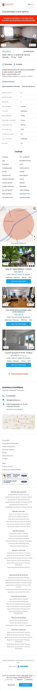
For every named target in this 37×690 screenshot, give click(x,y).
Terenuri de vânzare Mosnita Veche (18, 543)
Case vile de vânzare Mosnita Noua (18, 519)
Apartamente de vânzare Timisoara (18, 494)
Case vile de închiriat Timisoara (18, 599)
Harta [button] (33, 45)
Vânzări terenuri (18, 531)
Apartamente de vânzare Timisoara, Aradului (18, 497)
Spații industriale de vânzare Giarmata (18, 560)
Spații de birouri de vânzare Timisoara (18, 553)
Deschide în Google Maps (14, 409)
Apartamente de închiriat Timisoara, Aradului (18, 582)
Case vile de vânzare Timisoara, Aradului (18, 521)
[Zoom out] (34, 239)
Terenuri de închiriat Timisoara (18, 623)
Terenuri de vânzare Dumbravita (18, 536)
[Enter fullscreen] (34, 208)
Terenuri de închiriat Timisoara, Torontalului (19, 625)
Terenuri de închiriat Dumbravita (18, 620)
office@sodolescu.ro (13, 400)
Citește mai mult (8, 81)
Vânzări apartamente (18, 492)
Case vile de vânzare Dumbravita (18, 516)
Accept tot (25, 685)
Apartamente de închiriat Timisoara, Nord (18, 589)
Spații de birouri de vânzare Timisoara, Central (18, 558)
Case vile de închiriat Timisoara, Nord (18, 609)
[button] (2, 35)
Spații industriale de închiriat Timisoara (18, 644)
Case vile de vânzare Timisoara (18, 514)
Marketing (29, 679)
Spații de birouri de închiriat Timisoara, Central (18, 637)
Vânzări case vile (18, 511)
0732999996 (10, 396)
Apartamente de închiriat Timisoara (18, 577)
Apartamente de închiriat (18, 575)
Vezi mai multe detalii (18, 281)
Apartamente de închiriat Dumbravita (18, 592)
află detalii (24, 675)
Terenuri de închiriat (18, 618)
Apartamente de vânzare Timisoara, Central (18, 502)
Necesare (10, 679)
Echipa (4, 452)
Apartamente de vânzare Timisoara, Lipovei (18, 507)
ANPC (4, 463)
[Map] (18, 224)
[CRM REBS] (22, 666)
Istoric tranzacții (7, 456)
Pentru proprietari (8, 449)
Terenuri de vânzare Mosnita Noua (18, 538)
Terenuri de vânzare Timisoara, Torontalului (18, 541)
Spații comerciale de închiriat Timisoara (18, 635)
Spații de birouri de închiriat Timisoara (18, 632)
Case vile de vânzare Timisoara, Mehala (18, 524)
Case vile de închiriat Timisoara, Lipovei (18, 606)
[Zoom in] (34, 236)
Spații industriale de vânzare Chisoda (18, 567)
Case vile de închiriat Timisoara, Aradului (18, 604)
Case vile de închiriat (18, 596)
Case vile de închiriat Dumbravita (18, 601)
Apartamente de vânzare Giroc (18, 504)
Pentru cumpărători (8, 446)
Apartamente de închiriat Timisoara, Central (19, 580)
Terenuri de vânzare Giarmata (18, 546)
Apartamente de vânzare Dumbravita (19, 499)
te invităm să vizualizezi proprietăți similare (18, 20)
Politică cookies (7, 466)
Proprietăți (5, 440)
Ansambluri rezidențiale (10, 443)
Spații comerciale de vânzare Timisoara (19, 555)
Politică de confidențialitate (11, 469)
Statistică (19, 679)
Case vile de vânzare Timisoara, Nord (18, 526)
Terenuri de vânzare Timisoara (18, 533)
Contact (5, 459)
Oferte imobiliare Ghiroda (11, 86)
